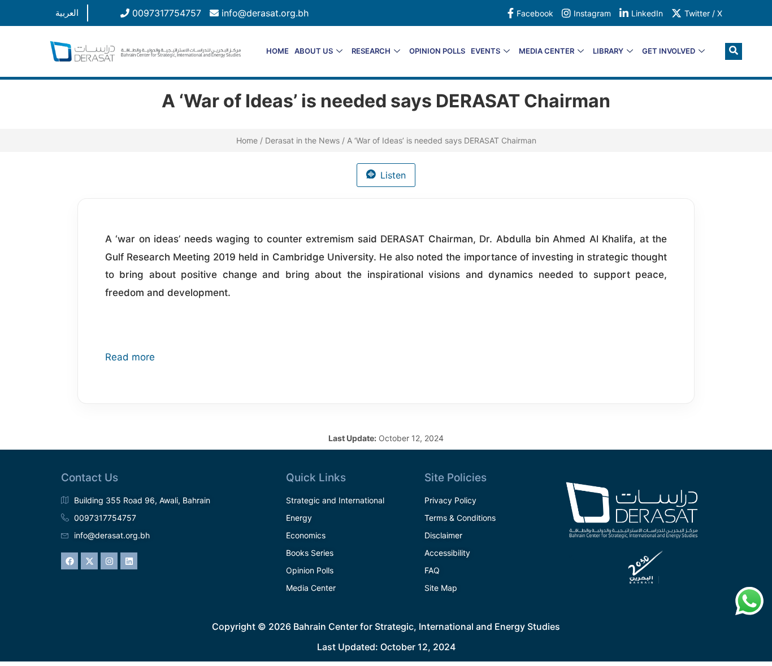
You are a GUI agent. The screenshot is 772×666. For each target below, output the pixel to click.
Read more (130, 357)
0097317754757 (165, 13)
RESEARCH (371, 50)
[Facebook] (69, 560)
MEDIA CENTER (546, 50)
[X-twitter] (89, 560)
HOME (277, 50)
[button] (733, 51)
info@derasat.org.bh (264, 13)
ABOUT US (313, 50)
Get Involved (668, 50)
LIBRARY (608, 50)
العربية (67, 12)
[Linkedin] (128, 560)
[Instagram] (109, 560)
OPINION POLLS (437, 50)
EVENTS (485, 50)
